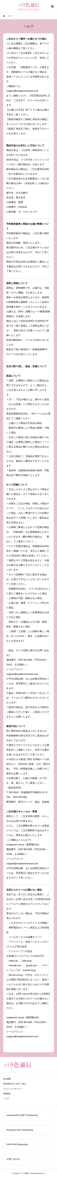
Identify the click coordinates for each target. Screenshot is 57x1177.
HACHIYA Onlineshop (17, 1144)
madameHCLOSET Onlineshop (22, 1115)
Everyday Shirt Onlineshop (19, 1130)
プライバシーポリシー (12, 1089)
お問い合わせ (13, 1159)
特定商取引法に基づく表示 (14, 1084)
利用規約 (7, 1094)
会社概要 (7, 1079)
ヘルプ (6, 1098)
